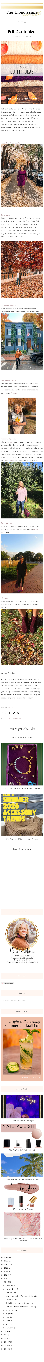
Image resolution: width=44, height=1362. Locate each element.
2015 (6, 1342)
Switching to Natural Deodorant (19, 1303)
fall (10, 719)
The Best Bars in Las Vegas (23, 1121)
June (8, 1321)
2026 (6, 1257)
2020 (6, 1278)
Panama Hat (6, 523)
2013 (6, 1349)
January (9, 1328)
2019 (6, 1282)
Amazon (14, 393)
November (10, 1289)
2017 (6, 1335)
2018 (6, 1331)
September (11, 1310)
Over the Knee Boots (10, 143)
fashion (17, 719)
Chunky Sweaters (8, 305)
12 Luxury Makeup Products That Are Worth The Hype (23, 1239)
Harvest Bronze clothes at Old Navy (21, 1307)
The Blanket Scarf (8, 380)
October (9, 1292)
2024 (6, 1264)
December (10, 1285)
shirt (11, 442)
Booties (4, 598)
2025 (6, 1261)
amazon (36, 529)
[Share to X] (14, 713)
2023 (6, 1268)
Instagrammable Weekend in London (22, 1296)
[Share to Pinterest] (18, 713)
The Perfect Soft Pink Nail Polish (23, 1150)
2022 (6, 1271)
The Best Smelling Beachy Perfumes (23, 1179)
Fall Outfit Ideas (12, 1300)
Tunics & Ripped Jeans (10, 439)
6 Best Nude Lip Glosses (23, 1209)
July (7, 1317)
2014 (6, 1345)
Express (10, 460)
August (9, 1314)
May (7, 1324)
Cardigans (5, 215)
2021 (6, 1275)
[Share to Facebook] (9, 713)
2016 (6, 1338)
